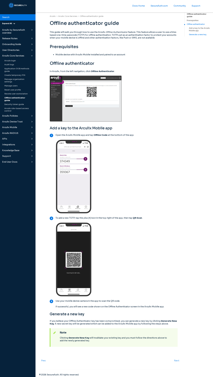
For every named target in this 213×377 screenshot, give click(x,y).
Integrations (8, 144)
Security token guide (14, 104)
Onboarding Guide (11, 44)
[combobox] (18, 17)
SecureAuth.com (159, 6)
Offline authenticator (196, 24)
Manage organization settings (14, 80)
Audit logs (9, 64)
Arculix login (10, 61)
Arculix (53, 16)
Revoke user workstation (16, 94)
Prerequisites (193, 20)
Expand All (7, 23)
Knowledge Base (10, 150)
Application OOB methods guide (16, 70)
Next (176, 360)
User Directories (10, 50)
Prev (43, 360)
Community (180, 6)
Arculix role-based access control (16, 109)
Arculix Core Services (13, 55)
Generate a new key (197, 34)
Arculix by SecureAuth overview (13, 31)
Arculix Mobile (9, 127)
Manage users (11, 86)
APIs (4, 138)
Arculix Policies (10, 116)
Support (6, 156)
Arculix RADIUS (10, 133)
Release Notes (10, 38)
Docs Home (138, 6)
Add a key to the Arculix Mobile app (199, 29)
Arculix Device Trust (12, 121)
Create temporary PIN (14, 75)
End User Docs (9, 162)
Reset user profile (12, 90)
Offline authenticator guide (14, 99)
